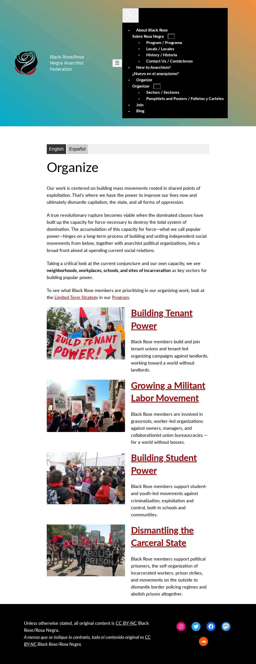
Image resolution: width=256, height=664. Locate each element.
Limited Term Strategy (76, 298)
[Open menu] (117, 63)
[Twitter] (196, 626)
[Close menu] (130, 15)
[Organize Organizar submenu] (157, 86)
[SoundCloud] (203, 641)
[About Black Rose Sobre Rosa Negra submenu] (171, 36)
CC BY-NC (126, 623)
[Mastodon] (226, 626)
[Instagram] (181, 626)
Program (120, 298)
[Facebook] (211, 626)
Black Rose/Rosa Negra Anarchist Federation (67, 63)
